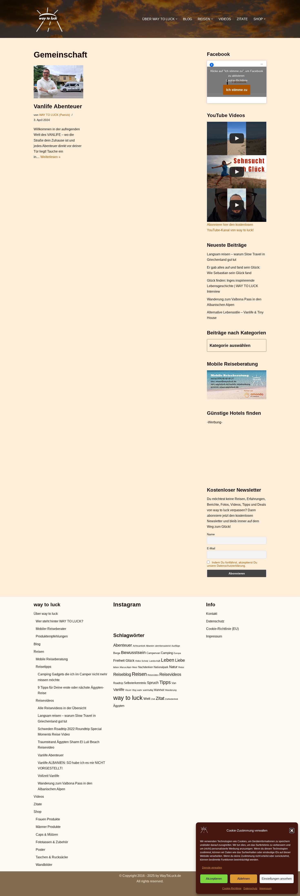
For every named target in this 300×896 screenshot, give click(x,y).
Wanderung (171, 690)
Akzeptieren (214, 878)
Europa (177, 653)
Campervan (153, 653)
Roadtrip (118, 683)
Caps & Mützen (47, 834)
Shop (37, 811)
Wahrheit (159, 689)
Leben (167, 660)
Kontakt (211, 613)
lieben (116, 667)
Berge (116, 653)
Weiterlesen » (50, 157)
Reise (181, 667)
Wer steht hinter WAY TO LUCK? (59, 621)
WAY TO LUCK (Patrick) (54, 114)
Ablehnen (243, 878)
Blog (187, 19)
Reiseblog (122, 674)
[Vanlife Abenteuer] (58, 81)
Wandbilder (44, 864)
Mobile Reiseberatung (52, 659)
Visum (128, 690)
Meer (134, 667)
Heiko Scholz (141, 661)
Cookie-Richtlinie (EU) (222, 629)
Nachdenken (145, 667)
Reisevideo (153, 675)
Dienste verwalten (212, 867)
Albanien (150, 646)
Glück (130, 661)
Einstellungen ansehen (277, 878)
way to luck (128, 697)
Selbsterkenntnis (135, 683)
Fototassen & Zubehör (52, 842)
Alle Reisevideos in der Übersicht (62, 708)
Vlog (134, 690)
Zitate (242, 19)
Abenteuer (122, 645)
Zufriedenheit (171, 699)
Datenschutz (250, 888)
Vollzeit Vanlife (48, 776)
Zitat (160, 698)
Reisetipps (43, 666)
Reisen (39, 651)
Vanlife (118, 689)
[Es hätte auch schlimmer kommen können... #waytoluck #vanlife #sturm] (236, 205)
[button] (292, 831)
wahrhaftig (148, 690)
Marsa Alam (125, 667)
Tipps (165, 682)
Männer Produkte (48, 827)
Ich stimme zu (236, 90)
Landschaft (154, 661)
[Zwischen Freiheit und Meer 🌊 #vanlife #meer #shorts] (236, 138)
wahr (139, 690)
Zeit (153, 699)
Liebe (180, 660)
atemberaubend (163, 646)
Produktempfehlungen (52, 636)
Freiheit (119, 661)
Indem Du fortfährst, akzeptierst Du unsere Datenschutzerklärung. (232, 564)
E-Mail (211, 548)
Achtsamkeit (139, 646)
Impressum (265, 888)
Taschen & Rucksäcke (52, 857)
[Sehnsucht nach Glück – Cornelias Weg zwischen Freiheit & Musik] (236, 172)
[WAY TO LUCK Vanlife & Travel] (49, 19)
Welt (146, 699)
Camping (167, 653)
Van (174, 683)
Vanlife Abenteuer (58, 106)
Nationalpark (161, 667)
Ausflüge (175, 646)
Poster (40, 849)
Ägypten (118, 705)
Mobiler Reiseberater (51, 629)
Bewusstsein (133, 652)
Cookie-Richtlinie (231, 888)
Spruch (153, 682)
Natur (173, 667)
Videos (225, 19)
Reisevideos (45, 700)
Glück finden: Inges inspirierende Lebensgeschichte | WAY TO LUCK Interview (232, 286)
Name (211, 534)
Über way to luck (46, 613)
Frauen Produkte (48, 819)
